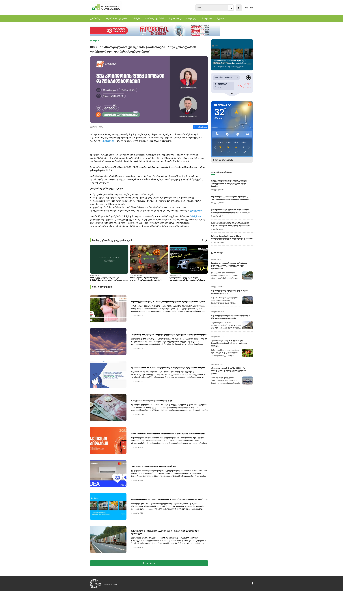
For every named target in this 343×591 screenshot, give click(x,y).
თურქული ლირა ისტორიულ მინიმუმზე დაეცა (152, 400)
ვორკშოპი (109, 141)
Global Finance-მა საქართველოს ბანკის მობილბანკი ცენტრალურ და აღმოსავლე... (169, 433)
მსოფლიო (207, 18)
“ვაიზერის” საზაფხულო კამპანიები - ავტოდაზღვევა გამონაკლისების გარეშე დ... (187, 279)
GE (246, 7)
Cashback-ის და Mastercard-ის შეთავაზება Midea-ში (154, 466)
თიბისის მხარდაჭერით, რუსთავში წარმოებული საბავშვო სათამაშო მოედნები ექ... (169, 499)
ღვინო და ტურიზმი (155, 18)
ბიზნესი (136, 18)
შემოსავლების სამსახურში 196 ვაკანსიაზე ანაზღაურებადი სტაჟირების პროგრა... (168, 367)
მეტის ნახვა (149, 563)
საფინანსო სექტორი (117, 18)
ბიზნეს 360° (196, 216)
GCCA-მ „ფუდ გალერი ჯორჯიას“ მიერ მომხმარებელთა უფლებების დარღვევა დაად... (109, 279)
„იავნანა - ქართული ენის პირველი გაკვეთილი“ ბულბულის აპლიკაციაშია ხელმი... (169, 334)
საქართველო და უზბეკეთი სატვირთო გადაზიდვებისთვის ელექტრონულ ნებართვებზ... (165, 532)
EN (251, 7)
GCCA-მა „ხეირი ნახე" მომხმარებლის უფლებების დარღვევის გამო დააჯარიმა (146, 279)
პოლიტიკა (191, 18)
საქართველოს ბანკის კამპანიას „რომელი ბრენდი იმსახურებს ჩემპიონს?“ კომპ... (168, 302)
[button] (202, 240)
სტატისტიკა (175, 18)
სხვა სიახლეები (102, 286)
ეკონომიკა (95, 18)
